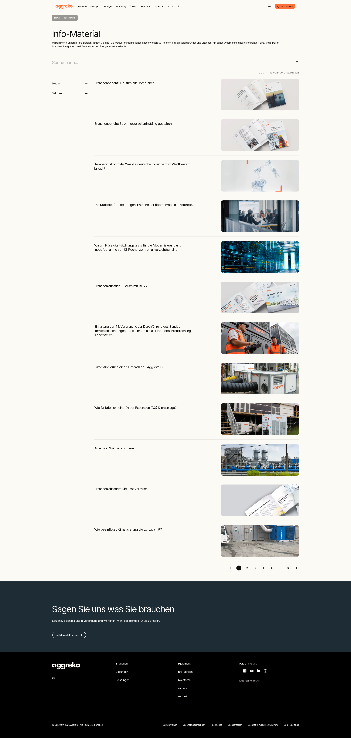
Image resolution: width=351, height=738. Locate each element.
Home (57, 18)
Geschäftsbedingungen (193, 724)
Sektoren (57, 93)
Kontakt (182, 696)
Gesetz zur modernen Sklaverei (263, 724)
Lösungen (122, 671)
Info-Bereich (185, 671)
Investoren (184, 680)
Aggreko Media (251, 671)
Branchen (122, 663)
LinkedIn (258, 671)
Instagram (265, 671)
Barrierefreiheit (170, 724)
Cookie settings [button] (291, 724)
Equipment (184, 663)
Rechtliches (216, 724)
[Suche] (179, 6)
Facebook (244, 671)
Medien (56, 83)
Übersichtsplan (235, 724)
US (269, 6)
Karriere (182, 688)
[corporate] (64, 6)
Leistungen (122, 680)
